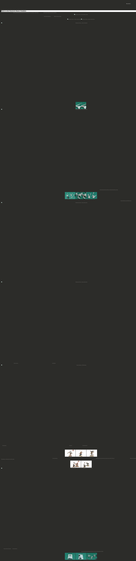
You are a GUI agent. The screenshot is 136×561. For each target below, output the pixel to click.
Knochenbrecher (14, 548)
